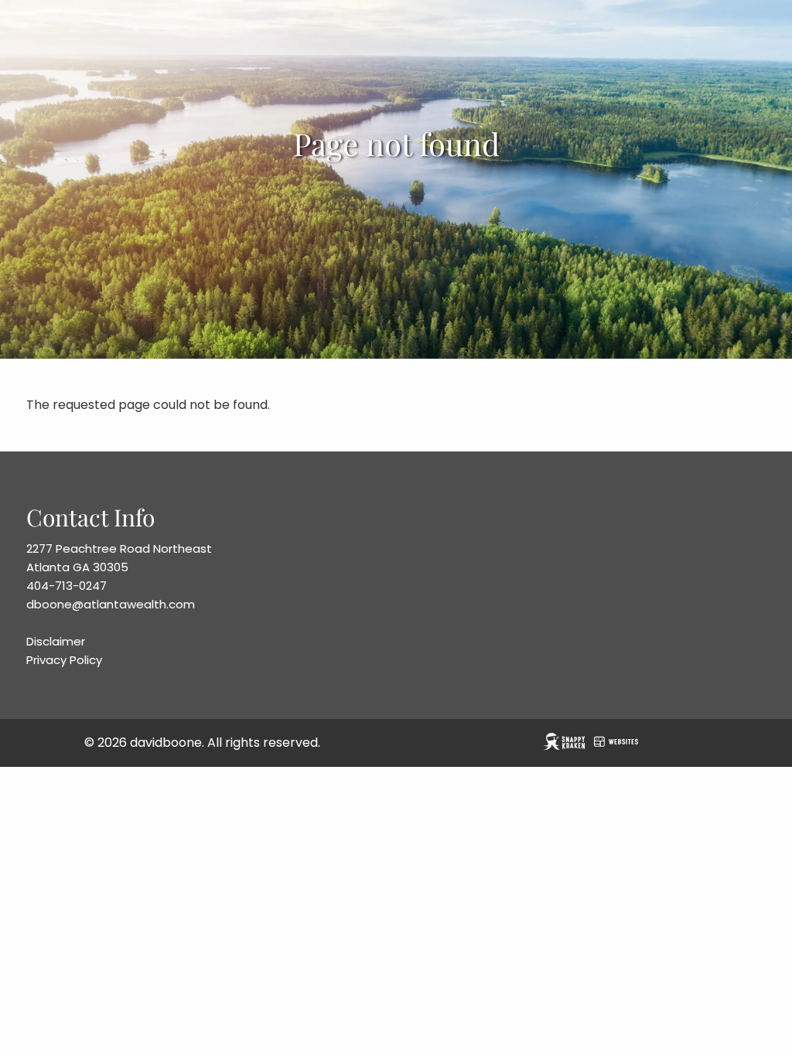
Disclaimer (55, 641)
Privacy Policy (64, 660)
